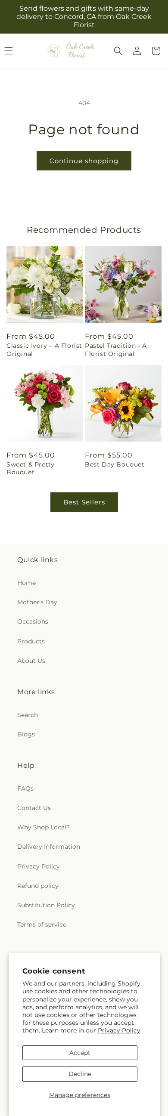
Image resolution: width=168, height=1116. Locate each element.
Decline (79, 1074)
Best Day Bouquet (115, 464)
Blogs (26, 734)
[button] (118, 50)
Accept (79, 1053)
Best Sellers (84, 502)
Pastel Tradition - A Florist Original (116, 349)
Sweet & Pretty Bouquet (30, 468)
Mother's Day (37, 602)
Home (26, 583)
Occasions (32, 621)
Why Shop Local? (43, 827)
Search (27, 715)
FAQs (25, 788)
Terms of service (41, 924)
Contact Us (34, 808)
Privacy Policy (119, 1030)
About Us (31, 661)
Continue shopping (84, 161)
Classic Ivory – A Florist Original (44, 349)
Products (31, 641)
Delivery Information (48, 846)
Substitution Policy (46, 905)
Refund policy (38, 886)
